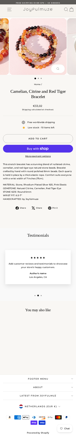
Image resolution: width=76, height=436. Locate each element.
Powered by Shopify (38, 432)
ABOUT (38, 387)
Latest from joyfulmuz (38, 395)
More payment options (38, 156)
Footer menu (38, 378)
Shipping (26, 109)
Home (37, 84)
